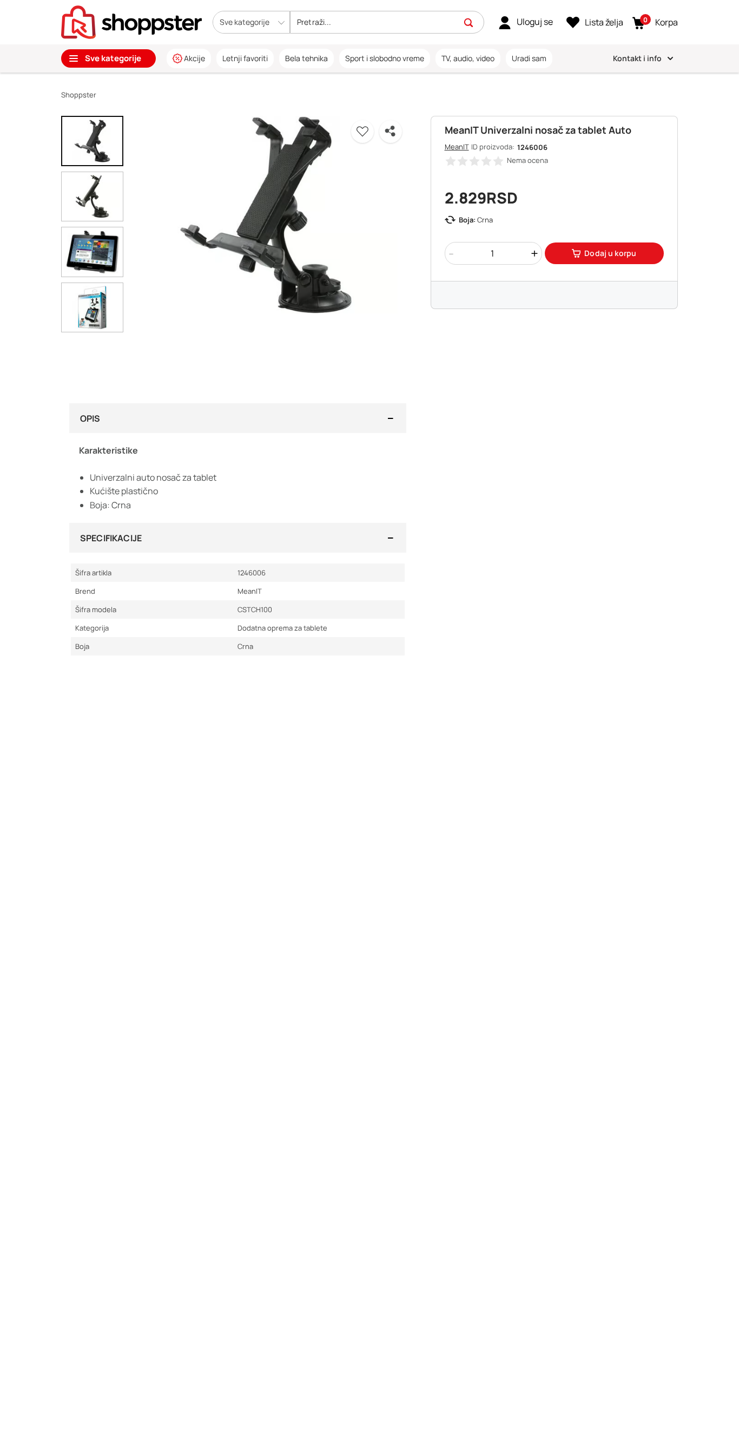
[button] (251, 22)
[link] (525, 22)
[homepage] (131, 21)
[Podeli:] (390, 131)
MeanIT (457, 147)
